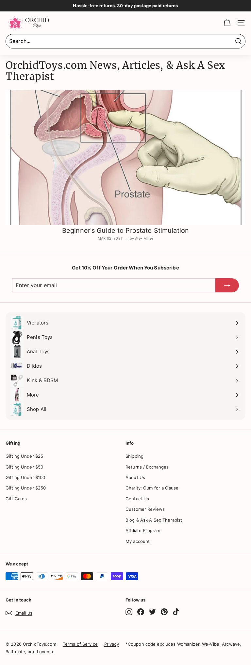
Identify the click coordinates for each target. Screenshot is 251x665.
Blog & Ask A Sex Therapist (154, 520)
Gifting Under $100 (25, 477)
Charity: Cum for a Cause (152, 487)
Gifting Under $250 (26, 487)
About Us (135, 477)
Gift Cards (16, 498)
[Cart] (227, 22)
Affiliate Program (143, 530)
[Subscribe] (227, 285)
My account (138, 541)
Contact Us (137, 498)
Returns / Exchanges (147, 467)
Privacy (111, 644)
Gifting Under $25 (24, 456)
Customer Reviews (145, 509)
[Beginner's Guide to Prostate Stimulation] (125, 157)
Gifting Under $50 (24, 467)
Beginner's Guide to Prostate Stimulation (125, 230)
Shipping (134, 456)
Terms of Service (80, 644)
